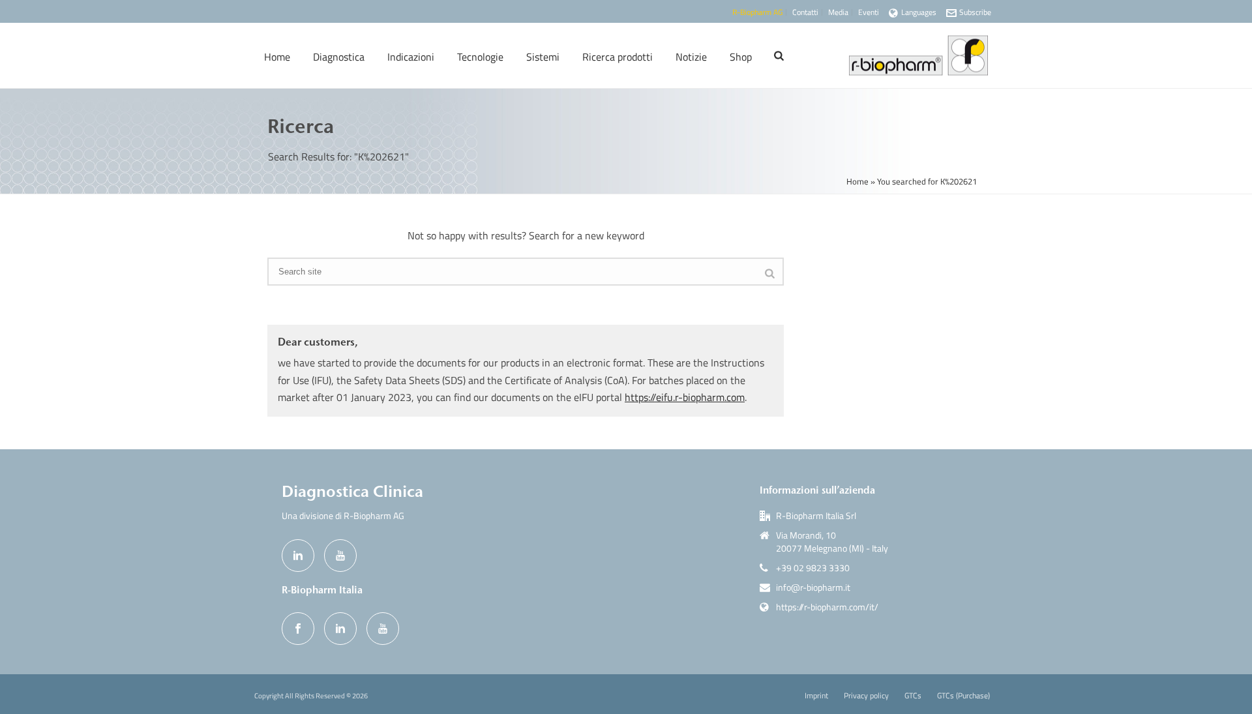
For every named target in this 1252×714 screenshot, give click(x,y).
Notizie (691, 57)
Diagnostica (339, 57)
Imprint (816, 696)
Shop (741, 57)
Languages (918, 12)
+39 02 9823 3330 (813, 568)
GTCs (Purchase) (963, 696)
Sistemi (542, 57)
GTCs (912, 696)
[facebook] (298, 628)
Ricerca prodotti (617, 57)
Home (277, 57)
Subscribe (975, 12)
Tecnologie (480, 57)
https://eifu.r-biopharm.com (685, 397)
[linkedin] (298, 555)
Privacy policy (866, 696)
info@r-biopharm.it (813, 587)
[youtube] (340, 555)
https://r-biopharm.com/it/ (827, 607)
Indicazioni (410, 57)
